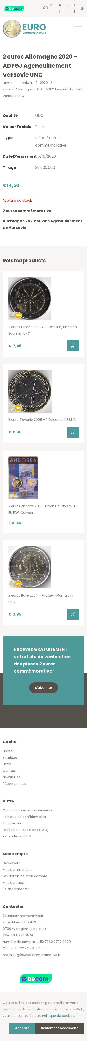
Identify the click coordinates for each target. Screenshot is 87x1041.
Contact (9, 770)
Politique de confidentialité (24, 816)
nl (51, 5)
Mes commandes (17, 869)
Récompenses (14, 783)
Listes (7, 764)
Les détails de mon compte (25, 876)
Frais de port (13, 823)
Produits (26, 82)
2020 (44, 82)
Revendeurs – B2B (17, 836)
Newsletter (11, 777)
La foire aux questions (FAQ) (26, 829)
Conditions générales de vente (28, 810)
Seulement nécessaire (59, 1028)
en (82, 8)
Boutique (10, 757)
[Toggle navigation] (78, 28)
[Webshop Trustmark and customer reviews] (19, 8)
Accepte (22, 1028)
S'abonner (43, 687)
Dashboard (11, 863)
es (66, 5)
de (75, 5)
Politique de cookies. (58, 1015)
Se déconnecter (16, 889)
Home (8, 82)
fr (59, 5)
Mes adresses (14, 882)
